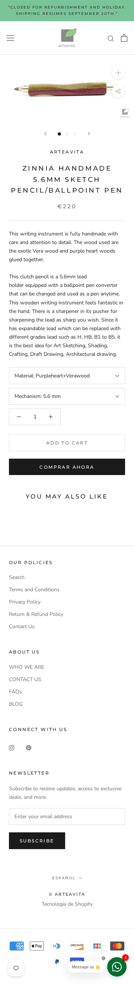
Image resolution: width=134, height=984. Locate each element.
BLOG (16, 704)
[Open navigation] (10, 38)
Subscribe (37, 841)
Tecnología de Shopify (67, 904)
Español (64, 878)
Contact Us (22, 626)
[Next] (89, 133)
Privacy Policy (25, 601)
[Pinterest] (28, 747)
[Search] (111, 38)
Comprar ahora (66, 467)
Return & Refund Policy (36, 614)
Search (17, 577)
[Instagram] (11, 747)
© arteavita (67, 894)
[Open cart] (124, 38)
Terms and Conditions (34, 589)
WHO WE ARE (26, 667)
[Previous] (45, 133)
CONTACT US (25, 679)
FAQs (15, 691)
